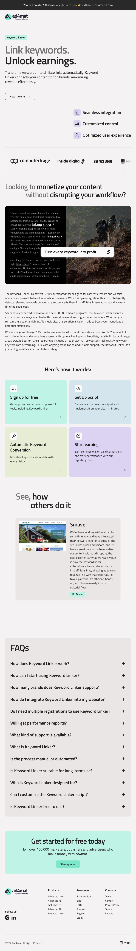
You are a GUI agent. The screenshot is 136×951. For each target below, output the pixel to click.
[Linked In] (14, 917)
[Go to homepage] (16, 17)
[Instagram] (7, 917)
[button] (126, 17)
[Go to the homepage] (16, 891)
